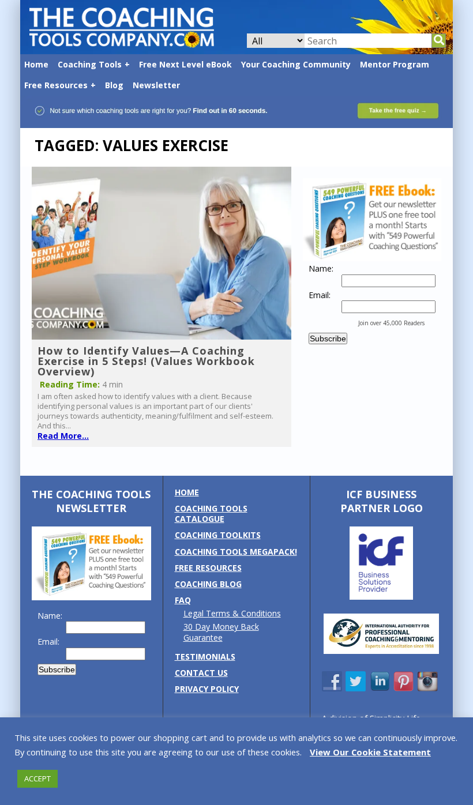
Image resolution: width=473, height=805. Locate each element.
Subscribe (328, 338)
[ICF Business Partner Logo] (381, 596)
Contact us (201, 672)
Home (36, 64)
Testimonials (205, 656)
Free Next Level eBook (185, 64)
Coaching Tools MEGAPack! (236, 551)
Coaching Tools (90, 64)
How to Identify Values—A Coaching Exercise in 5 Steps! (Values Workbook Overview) (146, 361)
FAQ (183, 600)
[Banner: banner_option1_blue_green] (236, 122)
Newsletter (156, 85)
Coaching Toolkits (218, 534)
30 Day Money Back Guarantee (221, 631)
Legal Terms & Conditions (232, 613)
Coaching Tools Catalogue (211, 513)
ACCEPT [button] (37, 778)
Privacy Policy (207, 688)
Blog (114, 85)
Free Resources (56, 85)
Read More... (63, 435)
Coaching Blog (208, 583)
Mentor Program (394, 64)
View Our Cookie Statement (370, 752)
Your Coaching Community (296, 64)
